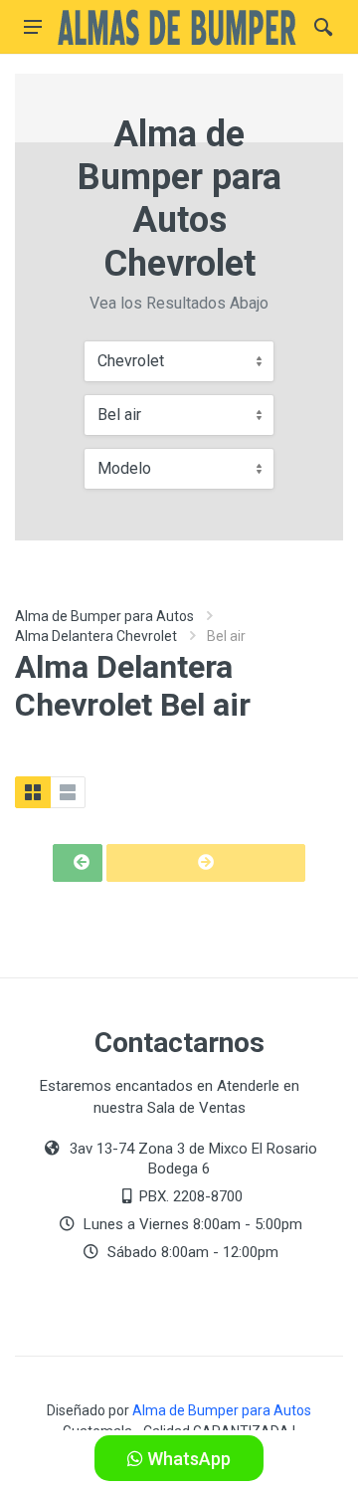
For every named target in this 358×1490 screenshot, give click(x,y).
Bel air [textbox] (119, 414)
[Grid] (33, 792)
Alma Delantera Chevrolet (96, 636)
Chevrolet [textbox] (130, 360)
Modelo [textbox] (124, 468)
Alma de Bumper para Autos (104, 616)
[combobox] (179, 361)
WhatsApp (187, 1458)
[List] (68, 792)
